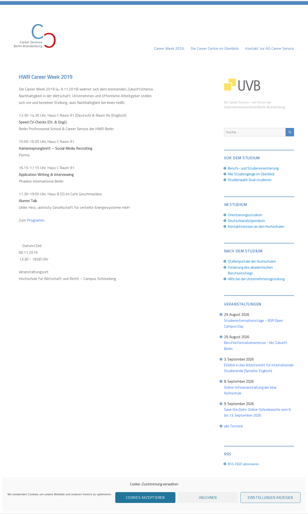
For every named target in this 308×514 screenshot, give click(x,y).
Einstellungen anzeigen (270, 497)
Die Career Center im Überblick (214, 48)
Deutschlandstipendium (246, 220)
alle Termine (233, 426)
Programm (35, 220)
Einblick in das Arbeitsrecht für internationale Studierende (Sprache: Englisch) (259, 368)
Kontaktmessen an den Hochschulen (256, 226)
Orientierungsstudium (245, 215)
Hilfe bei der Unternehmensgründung (256, 279)
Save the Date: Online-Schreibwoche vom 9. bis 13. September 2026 (257, 412)
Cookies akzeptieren (145, 497)
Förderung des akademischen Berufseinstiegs (250, 270)
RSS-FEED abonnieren (243, 464)
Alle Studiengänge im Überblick (251, 174)
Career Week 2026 (169, 48)
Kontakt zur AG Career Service (269, 48)
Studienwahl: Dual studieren (249, 180)
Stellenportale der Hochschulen (252, 261)
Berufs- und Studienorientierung (253, 168)
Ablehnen (208, 497)
